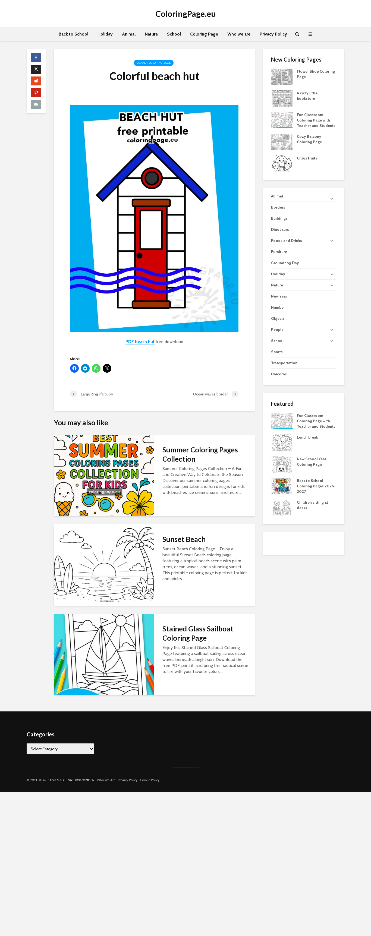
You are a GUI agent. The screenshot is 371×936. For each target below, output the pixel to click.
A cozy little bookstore (307, 96)
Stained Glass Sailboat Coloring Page (197, 633)
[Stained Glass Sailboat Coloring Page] (104, 654)
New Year (279, 296)
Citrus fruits (307, 158)
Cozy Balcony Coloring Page (309, 139)
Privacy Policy (273, 34)
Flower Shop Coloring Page (316, 74)
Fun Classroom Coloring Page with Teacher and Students (316, 120)
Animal (129, 34)
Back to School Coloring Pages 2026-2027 (316, 486)
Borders (278, 207)
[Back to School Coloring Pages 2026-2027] (282, 485)
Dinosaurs (280, 229)
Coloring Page (204, 34)
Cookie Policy (149, 780)
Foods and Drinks (286, 240)
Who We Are (106, 780)
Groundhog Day (285, 262)
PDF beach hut (140, 341)
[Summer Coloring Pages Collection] (104, 475)
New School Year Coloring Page (311, 461)
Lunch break (307, 437)
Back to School (73, 34)
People (277, 329)
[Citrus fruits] (282, 163)
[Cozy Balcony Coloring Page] (282, 141)
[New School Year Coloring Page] (282, 464)
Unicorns (279, 374)
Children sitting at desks (312, 505)
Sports (277, 351)
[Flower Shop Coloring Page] (282, 76)
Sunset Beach (184, 539)
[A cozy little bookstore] (282, 97)
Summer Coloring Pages (154, 63)
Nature (151, 34)
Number (278, 307)
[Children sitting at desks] (282, 507)
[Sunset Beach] (104, 564)
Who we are (238, 34)
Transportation (284, 362)
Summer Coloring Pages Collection (200, 454)
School (174, 34)
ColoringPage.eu (185, 13)
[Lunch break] (282, 442)
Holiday (105, 34)
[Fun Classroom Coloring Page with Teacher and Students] (282, 119)
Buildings (279, 218)
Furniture (279, 251)
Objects (278, 318)
